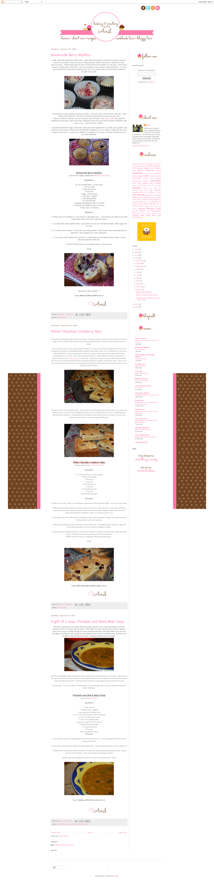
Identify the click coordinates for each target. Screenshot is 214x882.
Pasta (158, 197)
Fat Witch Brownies (96, 465)
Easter (150, 188)
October (139, 263)
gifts (151, 190)
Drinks (145, 188)
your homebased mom (143, 386)
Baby (152, 168)
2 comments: (69, 821)
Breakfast (137, 173)
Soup (76, 824)
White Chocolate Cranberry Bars (76, 331)
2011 (136, 304)
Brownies (158, 173)
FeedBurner (151, 82)
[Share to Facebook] (87, 314)
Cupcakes (158, 185)
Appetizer (140, 168)
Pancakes (153, 197)
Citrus (134, 183)
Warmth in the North (101, 175)
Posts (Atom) (64, 836)
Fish (159, 188)
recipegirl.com (140, 364)
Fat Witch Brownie (73, 358)
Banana (158, 168)
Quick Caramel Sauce (141, 373)
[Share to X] (85, 314)
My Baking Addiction (142, 347)
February (139, 287)
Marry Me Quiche (140, 366)
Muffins (64, 317)
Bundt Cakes (137, 176)
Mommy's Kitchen (141, 378)
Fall (155, 188)
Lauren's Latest (140, 338)
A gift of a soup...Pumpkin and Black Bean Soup (87, 621)
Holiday (151, 192)
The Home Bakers (145, 213)
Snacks (142, 211)
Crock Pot (150, 185)
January (139, 290)
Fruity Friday (143, 190)
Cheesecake (136, 181)
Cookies (158, 183)
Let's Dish (138, 371)
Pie (160, 199)
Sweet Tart (135, 213)
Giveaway (157, 190)
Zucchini (140, 217)
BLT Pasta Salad (140, 349)
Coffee (139, 183)
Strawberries (156, 211)
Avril (148, 125)
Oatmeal (146, 197)
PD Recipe (138, 199)
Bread (159, 170)
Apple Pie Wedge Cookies (142, 429)
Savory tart (157, 206)
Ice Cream (157, 192)
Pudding (149, 201)
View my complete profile (140, 146)
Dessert (136, 188)
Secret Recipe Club (149, 208)
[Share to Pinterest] (90, 314)
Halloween (145, 192)
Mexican (155, 195)
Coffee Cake (148, 183)
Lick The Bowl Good (142, 435)
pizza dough (136, 201)
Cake (146, 175)
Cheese (158, 178)
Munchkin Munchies (142, 428)
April (138, 281)
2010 (136, 307)
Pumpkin (59, 824)
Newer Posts (56, 832)
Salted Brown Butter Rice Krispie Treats (147, 395)
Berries (59, 317)
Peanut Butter (153, 199)
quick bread (143, 204)
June (138, 275)
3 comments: (69, 604)
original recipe (109, 118)
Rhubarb (141, 206)
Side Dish (135, 211)
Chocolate (63, 607)
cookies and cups (141, 442)
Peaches (145, 199)
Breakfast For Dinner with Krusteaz (145, 437)
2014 (136, 252)
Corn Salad (138, 387)
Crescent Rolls (141, 185)
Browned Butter (149, 173)
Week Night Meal (84, 824)
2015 (136, 249)
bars (58, 607)
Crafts (134, 185)
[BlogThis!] (82, 314)
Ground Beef (136, 192)
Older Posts (123, 832)
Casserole (152, 178)
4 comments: (69, 314)
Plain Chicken (140, 409)
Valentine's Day (156, 213)
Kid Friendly (138, 195)
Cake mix (153, 176)
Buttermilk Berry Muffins (70, 55)
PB (133, 199)
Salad (146, 206)
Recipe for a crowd (68, 824)
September (140, 266)
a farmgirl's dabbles (142, 393)
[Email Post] (76, 314)
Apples (147, 168)
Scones (134, 209)
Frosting (134, 190)
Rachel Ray (93, 698)
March (138, 284)
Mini (160, 195)
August (138, 269)
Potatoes (143, 201)
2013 (136, 255)
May (138, 278)
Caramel (145, 178)
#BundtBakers (150, 164)
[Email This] (80, 314)
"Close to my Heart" (139, 164)
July (137, 272)
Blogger (116, 876)
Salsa (150, 206)
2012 (136, 258)
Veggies (135, 215)
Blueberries (150, 170)
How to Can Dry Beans (142, 380)
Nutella (141, 197)
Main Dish (149, 195)
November (140, 261)
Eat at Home (139, 400)
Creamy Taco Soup (141, 358)
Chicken (145, 181)
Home (89, 832)
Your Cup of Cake (141, 419)
